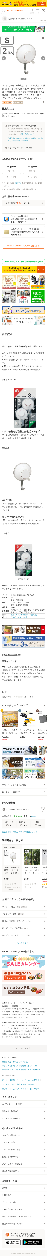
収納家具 (5, 1006)
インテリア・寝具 (25, 1003)
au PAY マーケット (8, 1003)
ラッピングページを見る (20, 617)
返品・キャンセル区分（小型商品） (24, 615)
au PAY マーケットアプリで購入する (23, 245)
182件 (33, 816)
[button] (43, 102)
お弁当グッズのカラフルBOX (29, 1022)
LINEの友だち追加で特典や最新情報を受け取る (23, 261)
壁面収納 (15, 1006)
